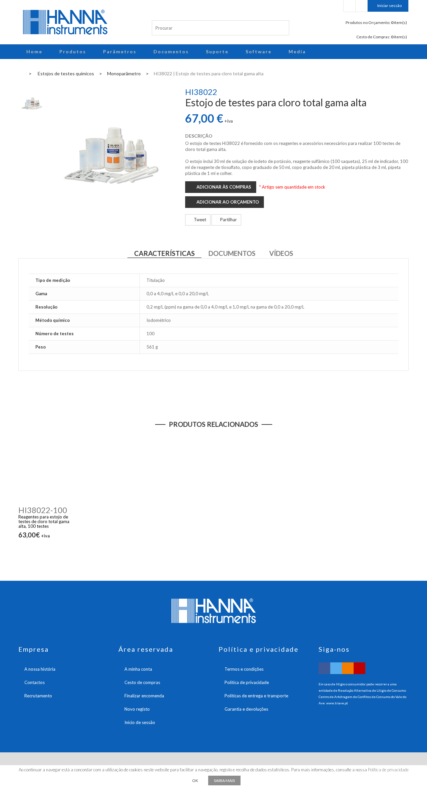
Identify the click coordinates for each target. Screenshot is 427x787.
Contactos (34, 682)
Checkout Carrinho (361, 6)
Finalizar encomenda (144, 695)
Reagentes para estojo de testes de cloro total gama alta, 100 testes (43, 521)
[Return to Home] (20, 73)
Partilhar (228, 219)
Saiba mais (224, 780)
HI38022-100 (42, 510)
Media (297, 51)
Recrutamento (38, 695)
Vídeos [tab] (281, 253)
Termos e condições (244, 669)
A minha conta (138, 669)
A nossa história (39, 669)
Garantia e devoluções (246, 709)
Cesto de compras (142, 682)
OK (195, 780)
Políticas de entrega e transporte (256, 695)
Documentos (171, 51)
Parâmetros (119, 51)
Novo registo (137, 709)
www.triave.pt (337, 703)
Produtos (72, 51)
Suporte (217, 51)
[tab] (32, 102)
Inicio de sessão (139, 722)
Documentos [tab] (232, 253)
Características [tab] (164, 253)
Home (34, 51)
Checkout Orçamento (349, 6)
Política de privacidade (247, 682)
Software (259, 51)
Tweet (199, 219)
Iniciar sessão (389, 5)
